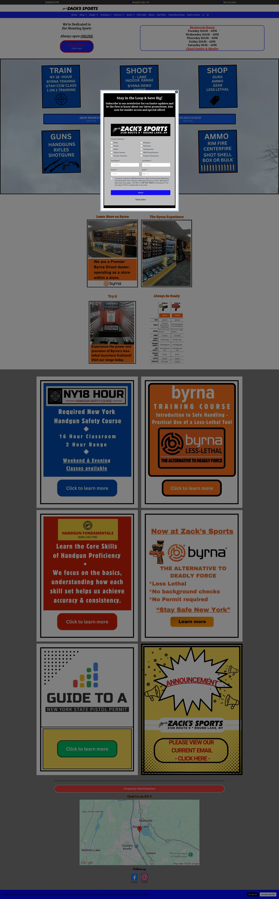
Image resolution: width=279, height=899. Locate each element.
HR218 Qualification (150, 152)
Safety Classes (119, 152)
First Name (115, 161)
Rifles (116, 143)
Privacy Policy (141, 199)
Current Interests (118, 139)
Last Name (146, 161)
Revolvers (147, 146)
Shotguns (147, 143)
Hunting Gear (148, 149)
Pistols (116, 146)
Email (144, 170)
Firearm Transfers (120, 156)
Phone (114, 170)
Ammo (116, 149)
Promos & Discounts (151, 156)
